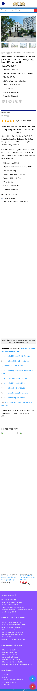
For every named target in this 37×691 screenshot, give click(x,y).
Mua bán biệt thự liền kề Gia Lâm (17, 356)
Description (5, 112)
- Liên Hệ (4, 677)
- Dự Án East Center (8, 637)
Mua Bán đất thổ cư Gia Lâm (15, 388)
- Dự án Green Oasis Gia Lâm (11, 622)
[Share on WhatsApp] (3, 101)
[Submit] (35, 10)
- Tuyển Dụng (5, 684)
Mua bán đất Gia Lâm (9, 652)
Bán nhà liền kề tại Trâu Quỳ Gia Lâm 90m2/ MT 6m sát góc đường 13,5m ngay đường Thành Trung (8, 578)
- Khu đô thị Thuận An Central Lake (13, 639)
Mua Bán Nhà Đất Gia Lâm (16, 52)
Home (3, 52)
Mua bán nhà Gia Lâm (9, 655)
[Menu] (3, 3)
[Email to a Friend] (13, 101)
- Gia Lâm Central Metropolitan (11, 627)
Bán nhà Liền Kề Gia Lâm (10, 657)
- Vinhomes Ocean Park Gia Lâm (12, 634)
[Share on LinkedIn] (20, 101)
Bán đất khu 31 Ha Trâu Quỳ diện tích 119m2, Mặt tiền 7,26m (27, 577)
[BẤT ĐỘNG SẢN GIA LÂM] (18, 3)
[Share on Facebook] (6, 101)
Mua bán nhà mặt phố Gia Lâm (16, 393)
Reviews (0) (5, 116)
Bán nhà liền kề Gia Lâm (13, 366)
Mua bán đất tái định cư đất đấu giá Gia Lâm (17, 664)
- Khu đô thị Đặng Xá (8, 630)
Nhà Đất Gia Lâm (28, 348)
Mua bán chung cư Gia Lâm (15, 398)
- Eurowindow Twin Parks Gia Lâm (12, 632)
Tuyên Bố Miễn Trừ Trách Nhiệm (13, 679)
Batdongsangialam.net (16, 607)
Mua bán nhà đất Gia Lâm (10, 650)
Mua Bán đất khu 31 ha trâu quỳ (17, 361)
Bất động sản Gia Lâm (10, 351)
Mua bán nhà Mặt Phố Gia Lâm (12, 662)
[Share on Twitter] (10, 101)
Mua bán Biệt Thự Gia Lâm (11, 659)
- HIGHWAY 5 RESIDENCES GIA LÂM (13, 625)
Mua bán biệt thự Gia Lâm (14, 383)
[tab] (18, 112)
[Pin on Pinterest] (16, 101)
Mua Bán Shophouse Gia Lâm (15, 378)
